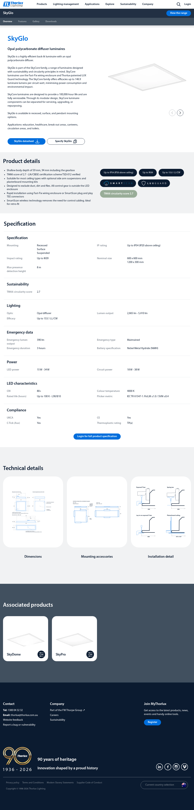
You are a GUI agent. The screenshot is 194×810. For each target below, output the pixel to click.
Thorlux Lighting (37, 789)
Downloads (51, 21)
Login (187, 4)
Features (22, 21)
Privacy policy (12, 783)
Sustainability (57, 720)
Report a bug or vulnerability (19, 724)
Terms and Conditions (33, 783)
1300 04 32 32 (15, 710)
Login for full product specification (97, 436)
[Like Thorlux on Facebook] (168, 767)
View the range (178, 13)
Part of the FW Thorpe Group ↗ (67, 710)
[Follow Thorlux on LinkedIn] (159, 767)
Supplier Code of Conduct (89, 783)
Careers (54, 715)
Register (152, 722)
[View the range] (41, 654)
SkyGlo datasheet (24, 141)
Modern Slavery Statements (60, 783)
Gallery (36, 21)
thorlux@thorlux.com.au (24, 715)
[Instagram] (176, 767)
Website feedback (13, 720)
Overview (7, 21)
